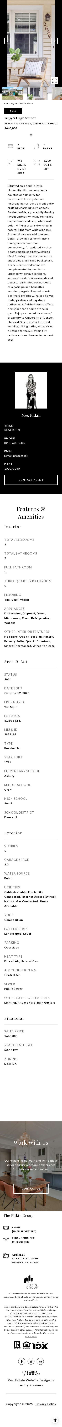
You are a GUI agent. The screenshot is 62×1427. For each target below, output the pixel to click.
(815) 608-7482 (14, 442)
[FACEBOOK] (21, 1361)
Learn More (31, 1336)
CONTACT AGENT (31, 479)
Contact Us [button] (31, 1188)
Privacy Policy (45, 1404)
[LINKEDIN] (40, 1361)
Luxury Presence (31, 1385)
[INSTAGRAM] (31, 1361)
